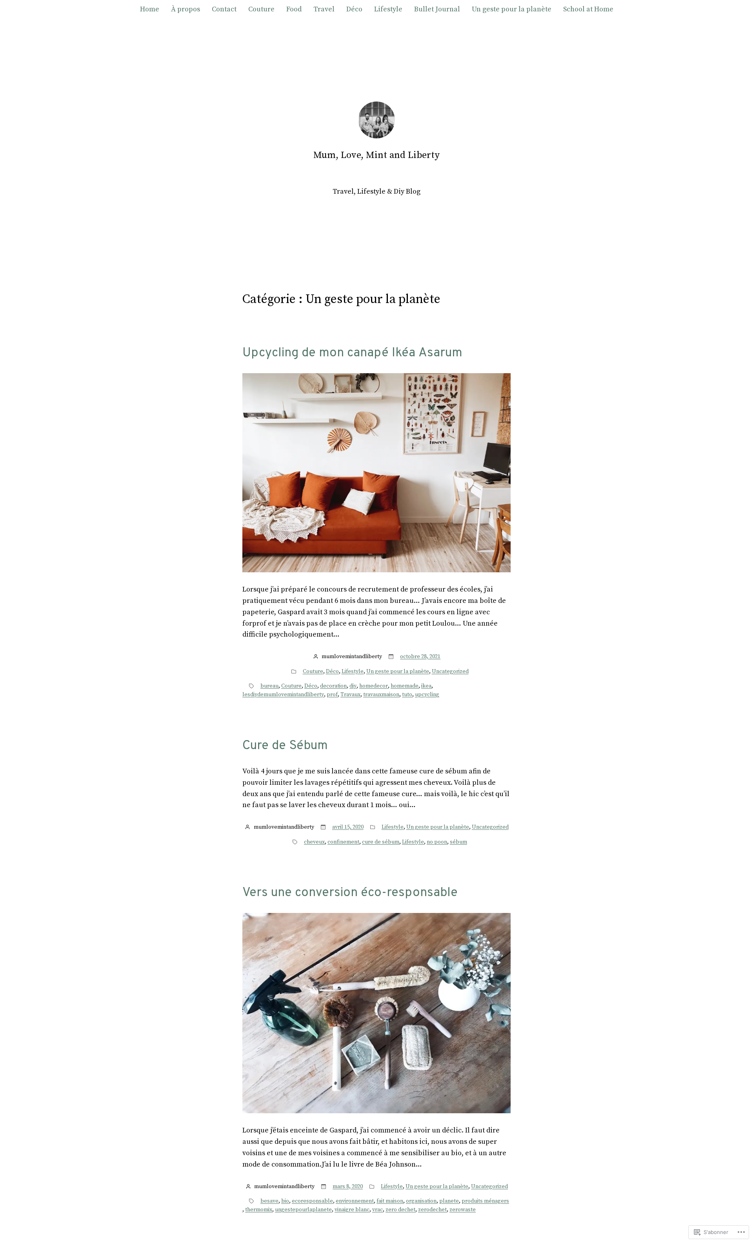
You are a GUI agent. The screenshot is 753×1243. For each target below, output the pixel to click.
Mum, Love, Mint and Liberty (376, 155)
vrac (377, 1209)
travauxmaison (381, 694)
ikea (426, 686)
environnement (355, 1201)
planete (449, 1201)
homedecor (373, 686)
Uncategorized (450, 671)
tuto (407, 694)
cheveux (314, 842)
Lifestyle (353, 671)
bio (285, 1201)
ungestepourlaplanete (303, 1209)
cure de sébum (380, 842)
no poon (437, 842)
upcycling (427, 694)
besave (269, 1201)
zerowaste (462, 1209)
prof (332, 694)
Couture (313, 671)
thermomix (258, 1209)
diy (352, 686)
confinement (343, 842)
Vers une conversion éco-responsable (350, 893)
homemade (404, 686)
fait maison (389, 1201)
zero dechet (400, 1209)
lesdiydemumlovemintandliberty (283, 694)
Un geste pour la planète (397, 671)
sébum (458, 842)
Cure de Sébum (285, 746)
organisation (421, 1201)
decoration (333, 686)
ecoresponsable (312, 1201)
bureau (269, 686)
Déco (332, 671)
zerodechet (432, 1209)
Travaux (350, 694)
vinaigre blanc (352, 1209)
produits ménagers (485, 1201)
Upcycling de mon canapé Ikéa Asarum (352, 353)
